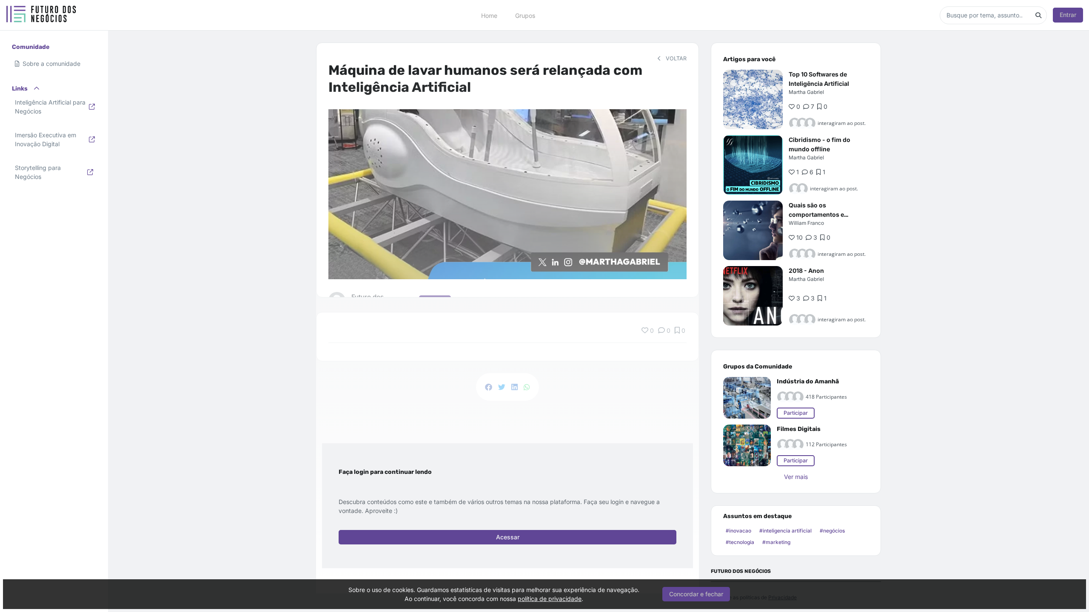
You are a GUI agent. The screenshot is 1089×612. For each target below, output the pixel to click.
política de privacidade (550, 598)
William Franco (806, 223)
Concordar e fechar (696, 594)
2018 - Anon (806, 270)
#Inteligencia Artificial (785, 530)
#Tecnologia (740, 542)
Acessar (507, 537)
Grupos (525, 15)
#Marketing (776, 542)
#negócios (832, 530)
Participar (796, 413)
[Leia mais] (753, 99)
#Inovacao (738, 530)
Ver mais (796, 476)
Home (489, 15)
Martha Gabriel (806, 92)
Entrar (1068, 14)
